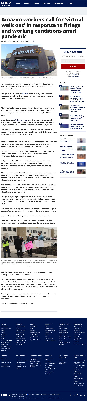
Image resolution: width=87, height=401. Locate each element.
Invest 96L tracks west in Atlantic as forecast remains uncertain (77, 126)
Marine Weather (20, 334)
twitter (74, 395)
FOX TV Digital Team (6, 41)
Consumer (4, 334)
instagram (77, 395)
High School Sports (35, 340)
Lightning (32, 330)
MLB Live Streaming (79, 365)
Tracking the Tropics (21, 340)
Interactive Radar (20, 330)
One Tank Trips (63, 332)
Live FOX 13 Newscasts (77, 329)
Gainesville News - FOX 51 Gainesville (35, 362)
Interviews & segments (62, 362)
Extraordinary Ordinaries (48, 333)
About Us (48, 356)
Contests (18, 368)
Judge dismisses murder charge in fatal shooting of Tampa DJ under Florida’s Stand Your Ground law (67, 172)
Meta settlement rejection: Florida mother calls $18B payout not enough (67, 140)
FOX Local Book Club (22, 360)
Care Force (62, 344)
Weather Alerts (20, 336)
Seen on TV (4, 344)
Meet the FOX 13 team (49, 358)
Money (4, 356)
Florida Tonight (63, 328)
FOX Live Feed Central (78, 339)
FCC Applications (49, 372)
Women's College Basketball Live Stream (78, 380)
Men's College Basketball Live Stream (78, 375)
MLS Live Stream (78, 385)
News (3, 324)
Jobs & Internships (50, 363)
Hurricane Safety (20, 338)
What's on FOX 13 (21, 366)
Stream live (62, 360)
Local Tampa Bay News (6, 329)
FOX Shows (19, 364)
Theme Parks (63, 335)
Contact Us (48, 374)
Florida (3, 332)
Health (3, 336)
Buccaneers (33, 326)
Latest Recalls (5, 360)
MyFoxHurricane (20, 342)
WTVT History (48, 365)
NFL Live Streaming (79, 360)
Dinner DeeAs (63, 330)
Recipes (47, 336)
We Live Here (64, 324)
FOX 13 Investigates (6, 340)
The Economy (5, 364)
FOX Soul (76, 336)
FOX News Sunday (6, 346)
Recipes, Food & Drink (63, 339)
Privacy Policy (75, 74)
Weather (19, 324)
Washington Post (20, 120)
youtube (81, 395)
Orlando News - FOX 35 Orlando (36, 358)
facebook (70, 395)
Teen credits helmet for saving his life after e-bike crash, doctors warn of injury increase (68, 148)
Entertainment (21, 356)
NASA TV (76, 342)
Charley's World (49, 328)
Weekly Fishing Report (34, 337)
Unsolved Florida (6, 342)
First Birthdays (49, 338)
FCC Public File (49, 370)
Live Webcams (20, 332)
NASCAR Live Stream (79, 368)
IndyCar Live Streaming (77, 370)
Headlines (18, 358)
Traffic (46, 326)
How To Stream (78, 326)
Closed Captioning (50, 368)
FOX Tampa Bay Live (79, 344)
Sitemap (3, 350)
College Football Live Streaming (79, 362)
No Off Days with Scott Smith (35, 333)
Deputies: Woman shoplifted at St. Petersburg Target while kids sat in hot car (67, 156)
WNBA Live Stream (79, 383)
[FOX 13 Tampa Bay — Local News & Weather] (7, 4)
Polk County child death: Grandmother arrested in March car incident (67, 164)
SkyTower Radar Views (20, 327)
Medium (25, 94)
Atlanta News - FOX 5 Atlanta (35, 366)
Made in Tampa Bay (65, 337)
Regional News (36, 356)
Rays (31, 328)
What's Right (62, 326)
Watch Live (78, 324)
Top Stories (4, 326)
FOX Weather (19, 344)
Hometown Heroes (50, 330)
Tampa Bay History (64, 342)
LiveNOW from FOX (79, 332)
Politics (3, 338)
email (84, 395)
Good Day (48, 324)
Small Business (5, 366)
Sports (32, 324)
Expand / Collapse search (85, 3)
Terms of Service (74, 76)
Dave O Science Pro (50, 340)
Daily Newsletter (5, 348)
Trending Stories (20, 362)
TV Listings (48, 361)
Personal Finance (6, 362)
